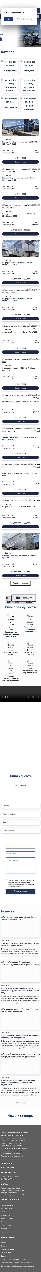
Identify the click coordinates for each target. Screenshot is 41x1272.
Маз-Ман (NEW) (7, 1208)
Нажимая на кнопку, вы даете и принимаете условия (21, 883)
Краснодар (7, 822)
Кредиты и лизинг (7, 1218)
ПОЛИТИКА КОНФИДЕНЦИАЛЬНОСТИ (15, 1259)
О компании (5, 1215)
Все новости (21, 1102)
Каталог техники (7, 1205)
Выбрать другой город (24, 19)
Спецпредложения (8, 1249)
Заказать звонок (20, 891)
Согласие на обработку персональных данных (17, 1266)
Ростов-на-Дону (9, 814)
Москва (6, 806)
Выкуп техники (6, 1225)
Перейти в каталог (20, 583)
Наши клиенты (6, 1253)
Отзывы (4, 1246)
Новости (4, 1242)
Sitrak (3, 1212)
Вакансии (4, 1256)
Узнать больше (10, 763)
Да (8, 19)
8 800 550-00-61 (8, 1167)
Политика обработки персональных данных (16, 1263)
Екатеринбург (8, 830)
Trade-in (4, 1222)
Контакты (4, 1232)
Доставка (4, 1228)
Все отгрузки (20, 785)
